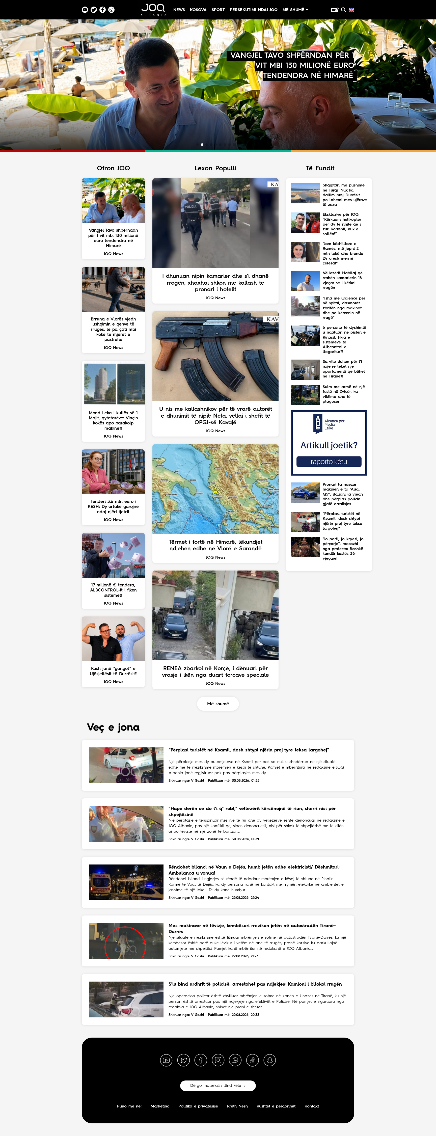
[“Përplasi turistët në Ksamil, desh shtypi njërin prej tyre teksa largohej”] (126, 765)
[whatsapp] (235, 1060)
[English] (351, 10)
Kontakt (312, 1106)
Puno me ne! (129, 1106)
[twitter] (183, 1060)
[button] (197, 144)
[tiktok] (252, 1060)
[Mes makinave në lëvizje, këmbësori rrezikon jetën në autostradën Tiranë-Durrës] (126, 941)
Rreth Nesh (237, 1106)
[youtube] (166, 1060)
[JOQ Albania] (153, 11)
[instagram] (218, 1060)
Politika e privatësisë (198, 1106)
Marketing (160, 1106)
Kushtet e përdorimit (276, 1106)
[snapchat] (269, 1060)
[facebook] (200, 1060)
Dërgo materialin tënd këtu (215, 1086)
